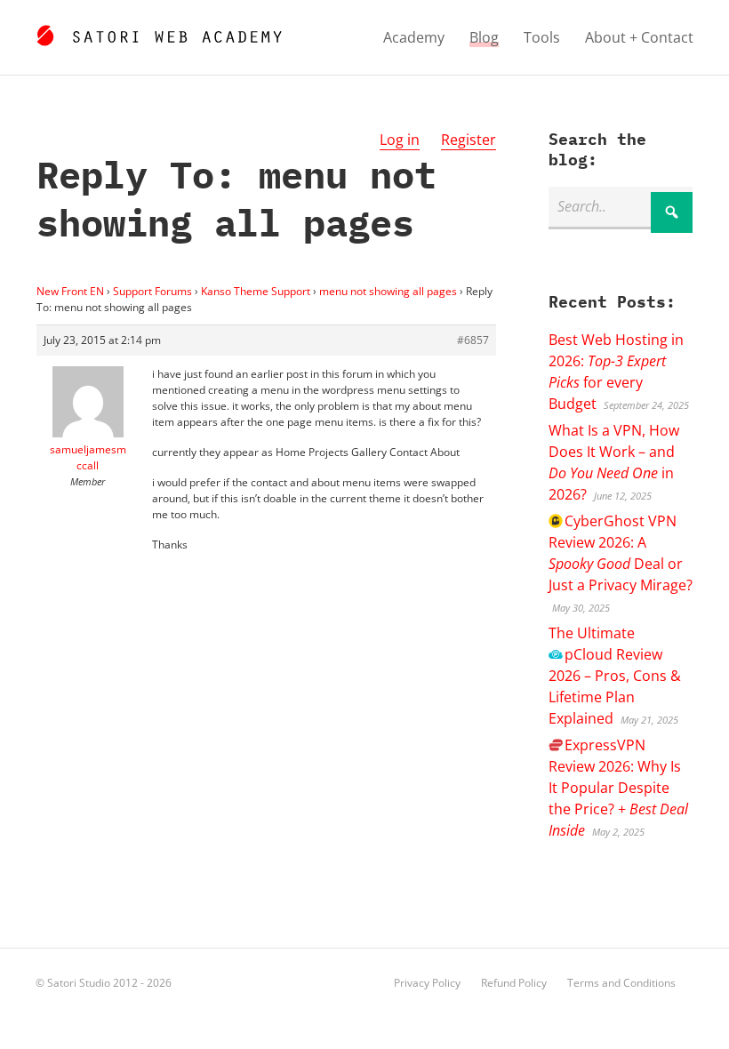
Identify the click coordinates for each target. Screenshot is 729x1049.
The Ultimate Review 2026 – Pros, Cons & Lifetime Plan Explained (615, 675)
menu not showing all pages (388, 291)
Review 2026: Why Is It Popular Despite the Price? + (618, 787)
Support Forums (152, 291)
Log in (400, 139)
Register (468, 139)
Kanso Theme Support (255, 291)
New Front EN (70, 291)
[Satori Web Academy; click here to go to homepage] (159, 33)
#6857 (473, 340)
